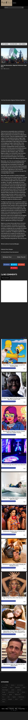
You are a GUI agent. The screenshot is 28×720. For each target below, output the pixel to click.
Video (3, 701)
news (8, 696)
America (12, 685)
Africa (6, 685)
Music (3, 696)
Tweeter (15, 264)
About (7, 708)
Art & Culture (20, 685)
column (12, 689)
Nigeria (14, 696)
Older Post (20, 257)
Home (3, 708)
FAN (18, 692)
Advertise (11, 708)
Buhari (24, 687)
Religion (10, 699)
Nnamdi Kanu (21, 696)
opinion (4, 699)
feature (23, 692)
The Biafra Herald (17, 707)
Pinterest (14, 267)
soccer (16, 699)
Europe (3, 692)
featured (4, 694)
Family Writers (11, 692)
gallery (10, 694)
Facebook (7, 264)
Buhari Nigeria (5, 689)
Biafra (11, 687)
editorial (19, 689)
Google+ (22, 264)
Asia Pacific (4, 687)
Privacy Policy (21, 708)
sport (21, 699)
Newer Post (7, 257)
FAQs (16, 708)
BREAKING (17, 687)
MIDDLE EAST (18, 694)
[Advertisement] (14, 26)
